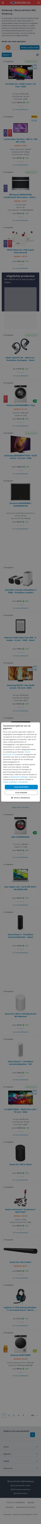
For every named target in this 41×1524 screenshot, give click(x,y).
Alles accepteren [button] (21, 787)
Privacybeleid (23, 782)
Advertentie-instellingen (19, 777)
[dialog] (20, 762)
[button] (20, 798)
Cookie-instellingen (10, 782)
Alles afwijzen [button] (21, 793)
